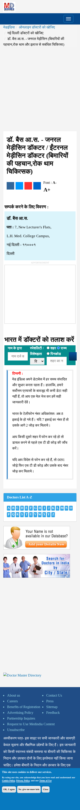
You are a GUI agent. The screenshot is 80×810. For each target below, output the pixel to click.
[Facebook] (10, 186)
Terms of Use (45, 780)
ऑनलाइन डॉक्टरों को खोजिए (37, 27)
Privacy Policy (23, 780)
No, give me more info (28, 789)
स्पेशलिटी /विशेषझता (37, 351)
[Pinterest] (28, 186)
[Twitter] (19, 186)
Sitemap (52, 707)
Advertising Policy (20, 712)
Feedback (53, 712)
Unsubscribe (16, 730)
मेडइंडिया (9, 27)
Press (50, 701)
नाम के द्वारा (15, 348)
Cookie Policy (8, 780)
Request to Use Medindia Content (31, 724)
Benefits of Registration (23, 707)
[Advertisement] (40, 89)
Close (45, 789)
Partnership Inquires (21, 718)
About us (13, 695)
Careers (12, 701)
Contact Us (54, 695)
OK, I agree (9, 789)
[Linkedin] (37, 186)
